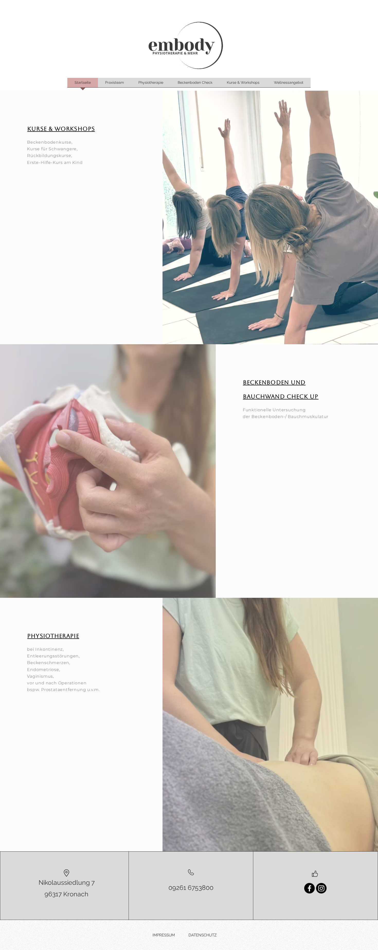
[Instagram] (321, 888)
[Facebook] (309, 888)
